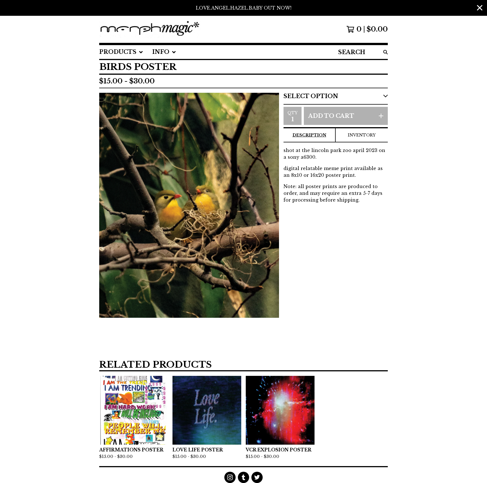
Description (309, 135)
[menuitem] (121, 52)
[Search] (385, 52)
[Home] (150, 29)
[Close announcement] (479, 8)
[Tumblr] (243, 477)
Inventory (362, 135)
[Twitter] (257, 477)
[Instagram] (230, 477)
